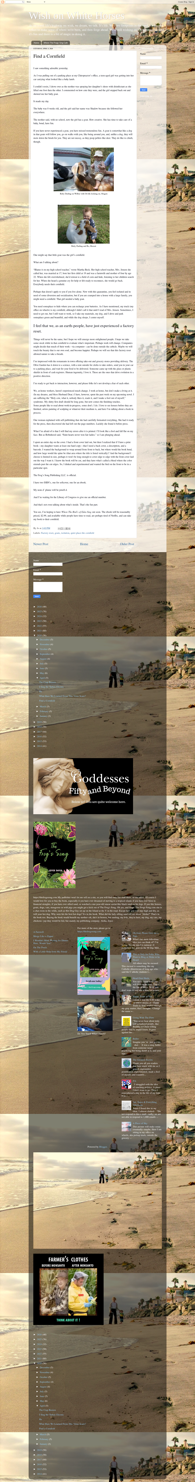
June (42, 668)
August (43, 658)
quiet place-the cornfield (82, 532)
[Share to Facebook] (66, 528)
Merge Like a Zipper (43, 936)
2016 (39, 736)
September (45, 653)
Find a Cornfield (47, 700)
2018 (39, 726)
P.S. (134, 1080)
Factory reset (47, 532)
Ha (40, 691)
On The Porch (40, 947)
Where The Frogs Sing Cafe (56, 43)
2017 (39, 731)
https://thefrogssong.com (89, 931)
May (42, 673)
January (44, 716)
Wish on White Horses (77, 15)
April (43, 677)
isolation (65, 532)
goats (57, 532)
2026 (39, 606)
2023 (39, 620)
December (45, 639)
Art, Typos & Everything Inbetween (145, 1103)
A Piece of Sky (140, 1123)
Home (36, 43)
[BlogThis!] (61, 528)
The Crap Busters (47, 682)
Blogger (103, 1146)
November (45, 644)
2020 (39, 635)
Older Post (127, 544)
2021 (39, 630)
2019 (39, 721)
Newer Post (40, 544)
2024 (39, 616)
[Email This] (59, 528)
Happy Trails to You (142, 996)
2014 (39, 745)
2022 (39, 625)
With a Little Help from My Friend (50, 951)
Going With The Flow (143, 1017)
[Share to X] (64, 528)
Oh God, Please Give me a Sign (145, 934)
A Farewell (38, 931)
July (42, 663)
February (44, 711)
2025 (39, 611)
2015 (39, 741)
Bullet (136, 1038)
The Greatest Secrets (143, 1059)
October (44, 649)
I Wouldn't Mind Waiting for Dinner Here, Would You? (50, 942)
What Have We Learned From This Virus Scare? (62, 696)
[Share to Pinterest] (69, 528)
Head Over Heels (141, 978)
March (43, 706)
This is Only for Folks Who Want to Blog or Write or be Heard (146, 957)
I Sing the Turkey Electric (51, 686)
